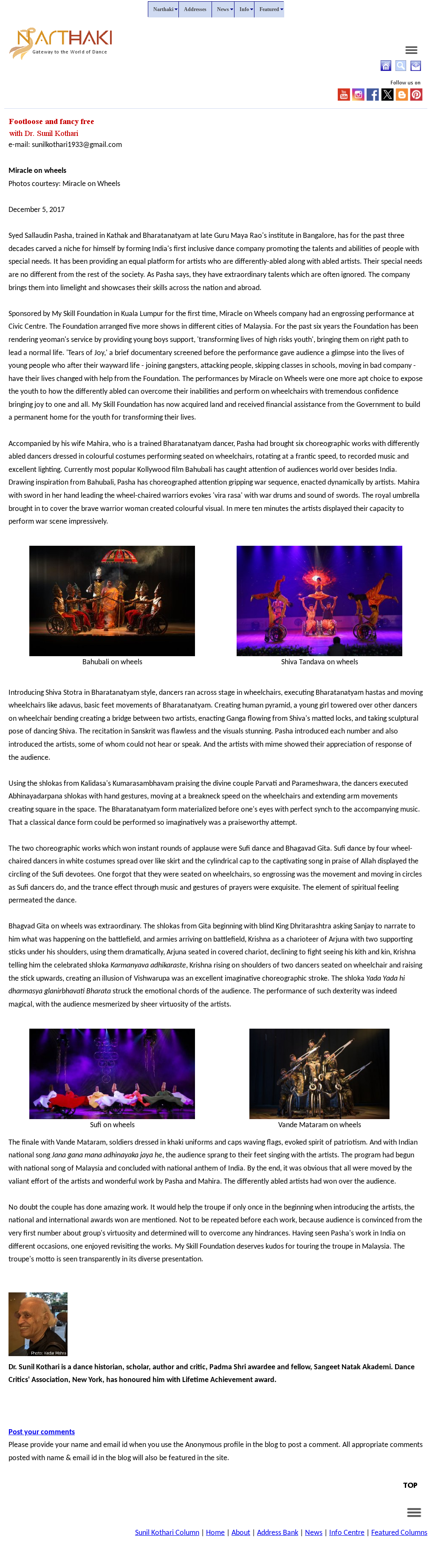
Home (215, 1533)
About (241, 1533)
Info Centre (346, 1533)
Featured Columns (399, 1533)
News (313, 1533)
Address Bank (277, 1533)
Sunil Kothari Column (167, 1533)
